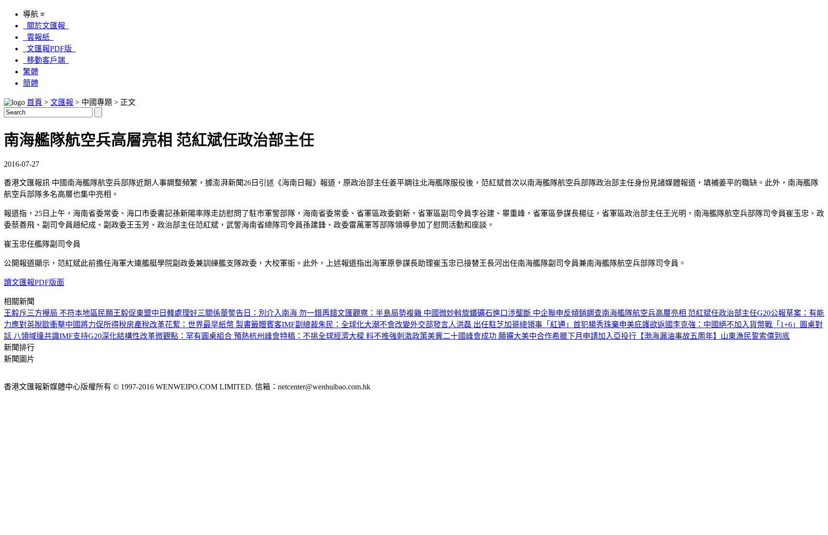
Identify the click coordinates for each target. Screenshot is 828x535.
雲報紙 (38, 37)
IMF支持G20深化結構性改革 (107, 336)
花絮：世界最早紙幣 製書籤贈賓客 (223, 324)
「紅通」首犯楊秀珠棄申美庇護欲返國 (607, 324)
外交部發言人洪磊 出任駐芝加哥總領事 (476, 324)
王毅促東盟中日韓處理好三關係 (166, 313)
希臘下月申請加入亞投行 (594, 336)
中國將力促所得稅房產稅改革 (115, 324)
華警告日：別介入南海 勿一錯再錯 (278, 313)
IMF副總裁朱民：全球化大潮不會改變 (346, 324)
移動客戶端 (46, 60)
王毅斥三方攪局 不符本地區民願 (58, 313)
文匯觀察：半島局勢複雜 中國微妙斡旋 (403, 313)
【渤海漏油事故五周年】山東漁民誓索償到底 (713, 336)
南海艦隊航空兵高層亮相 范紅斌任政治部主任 (679, 313)
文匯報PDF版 (49, 49)
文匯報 (61, 102)
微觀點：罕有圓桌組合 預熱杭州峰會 (217, 336)
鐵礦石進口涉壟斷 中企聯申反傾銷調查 (536, 313)
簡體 (30, 83)
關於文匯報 (46, 26)
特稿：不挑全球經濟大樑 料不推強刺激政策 (353, 336)
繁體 (30, 72)
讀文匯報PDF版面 (34, 282)
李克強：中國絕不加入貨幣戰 (722, 324)
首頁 (34, 102)
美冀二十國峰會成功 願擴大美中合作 (489, 336)
